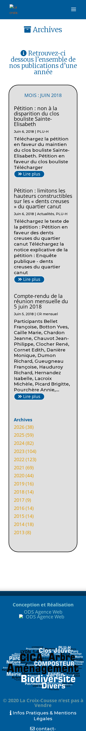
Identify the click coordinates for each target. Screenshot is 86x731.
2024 (19, 443)
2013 (19, 532)
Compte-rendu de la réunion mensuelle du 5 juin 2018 (41, 301)
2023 (19, 451)
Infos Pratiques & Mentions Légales (43, 715)
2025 (19, 435)
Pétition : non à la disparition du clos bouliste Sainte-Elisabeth (36, 115)
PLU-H (43, 131)
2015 (19, 516)
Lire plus (31, 174)
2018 (19, 492)
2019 (19, 483)
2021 (19, 467)
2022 (19, 459)
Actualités (45, 214)
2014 (19, 524)
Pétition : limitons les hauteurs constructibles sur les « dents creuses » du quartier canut (43, 198)
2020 (19, 475)
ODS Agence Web (43, 612)
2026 (19, 427)
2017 (19, 500)
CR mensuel (47, 314)
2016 (19, 508)
